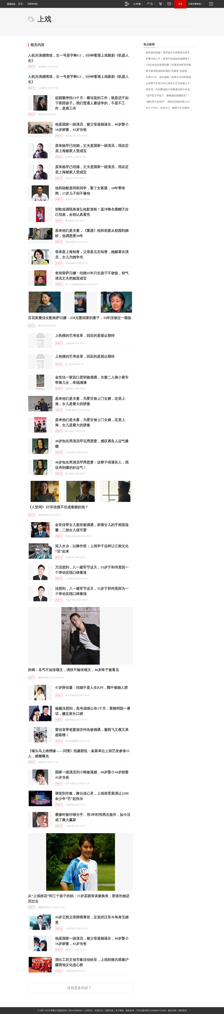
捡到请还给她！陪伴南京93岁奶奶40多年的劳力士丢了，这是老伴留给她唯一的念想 (171, 52)
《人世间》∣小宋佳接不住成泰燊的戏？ (58, 507)
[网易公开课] (138, 4)
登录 (180, 4)
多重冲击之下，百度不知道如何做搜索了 (168, 58)
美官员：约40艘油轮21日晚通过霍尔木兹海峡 (170, 89)
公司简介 (89, 1010)
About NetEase (75, 1010)
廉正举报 (172, 1010)
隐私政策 (130, 1010)
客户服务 (119, 1010)
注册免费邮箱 (194, 4)
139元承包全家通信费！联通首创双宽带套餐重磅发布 (171, 65)
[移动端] (127, 4)
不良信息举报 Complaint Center (151, 1010)
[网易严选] (150, 4)
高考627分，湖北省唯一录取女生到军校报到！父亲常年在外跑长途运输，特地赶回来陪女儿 (171, 77)
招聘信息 (109, 1010)
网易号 (32, 66)
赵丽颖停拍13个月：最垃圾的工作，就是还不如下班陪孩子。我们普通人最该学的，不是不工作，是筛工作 (92, 103)
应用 (20, 4)
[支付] (161, 4)
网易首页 (11, 4)
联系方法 (99, 1010)
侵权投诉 (182, 1010)
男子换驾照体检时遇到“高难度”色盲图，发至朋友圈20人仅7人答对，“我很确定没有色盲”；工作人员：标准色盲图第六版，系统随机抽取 (171, 71)
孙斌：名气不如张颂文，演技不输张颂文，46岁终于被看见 (73, 670)
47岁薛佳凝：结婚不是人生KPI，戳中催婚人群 (91, 687)
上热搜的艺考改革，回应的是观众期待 (85, 335)
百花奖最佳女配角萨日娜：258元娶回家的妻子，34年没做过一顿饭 (79, 318)
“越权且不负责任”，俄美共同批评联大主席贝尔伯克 (171, 101)
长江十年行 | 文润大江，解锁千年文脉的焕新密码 (171, 108)
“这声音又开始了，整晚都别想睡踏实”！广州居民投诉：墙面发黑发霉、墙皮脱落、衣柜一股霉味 (171, 95)
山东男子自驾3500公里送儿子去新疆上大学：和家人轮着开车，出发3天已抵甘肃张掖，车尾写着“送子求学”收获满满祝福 (171, 83)
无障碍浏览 (32, 4)
